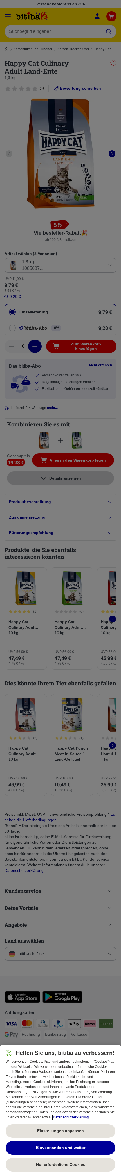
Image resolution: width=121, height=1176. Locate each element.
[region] (60, 1110)
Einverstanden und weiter (60, 1147)
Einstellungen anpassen (60, 1130)
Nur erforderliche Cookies (60, 1164)
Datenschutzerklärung (71, 1117)
